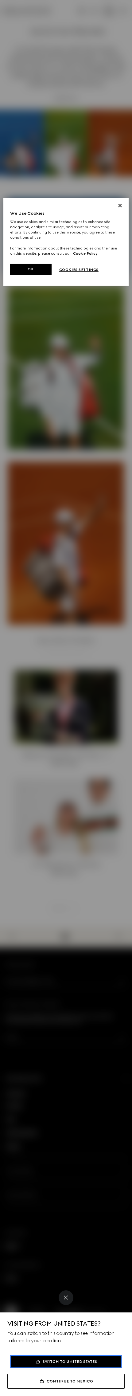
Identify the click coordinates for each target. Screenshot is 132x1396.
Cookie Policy (85, 253)
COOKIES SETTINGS (79, 270)
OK (31, 269)
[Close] (66, 1297)
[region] (66, 242)
